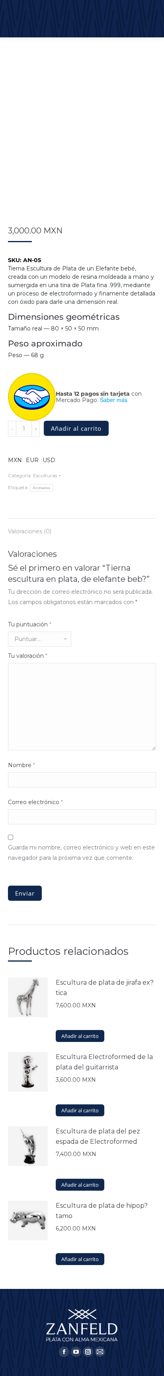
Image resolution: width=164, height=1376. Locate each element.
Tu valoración (27, 655)
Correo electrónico (35, 802)
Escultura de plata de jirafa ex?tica (105, 988)
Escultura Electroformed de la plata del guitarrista (104, 1062)
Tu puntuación (29, 624)
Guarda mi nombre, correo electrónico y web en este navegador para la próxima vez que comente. (81, 852)
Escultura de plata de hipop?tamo (102, 1211)
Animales (41, 488)
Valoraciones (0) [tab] (29, 531)
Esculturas (45, 475)
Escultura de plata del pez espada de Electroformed (98, 1136)
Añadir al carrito (76, 428)
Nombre (21, 765)
